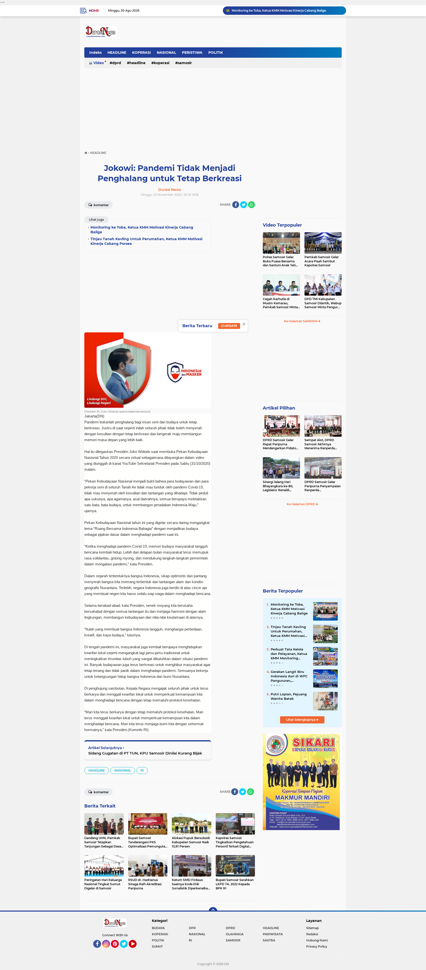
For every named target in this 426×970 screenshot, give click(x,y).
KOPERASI (141, 52)
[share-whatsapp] (251, 204)
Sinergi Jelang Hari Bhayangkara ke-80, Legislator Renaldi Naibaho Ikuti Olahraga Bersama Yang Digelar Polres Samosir (280, 486)
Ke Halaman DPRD (301, 504)
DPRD (116, 63)
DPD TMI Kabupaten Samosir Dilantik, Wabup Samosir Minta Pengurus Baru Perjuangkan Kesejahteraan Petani (322, 303)
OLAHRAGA (235, 934)
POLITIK (215, 52)
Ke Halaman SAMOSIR (301, 321)
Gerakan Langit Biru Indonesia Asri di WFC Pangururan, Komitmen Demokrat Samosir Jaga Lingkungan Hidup (289, 676)
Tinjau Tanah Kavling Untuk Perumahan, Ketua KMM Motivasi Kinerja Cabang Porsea (287, 10)
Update (230, 326)
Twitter (126, 950)
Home (94, 10)
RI (142, 770)
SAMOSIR (185, 63)
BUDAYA (158, 928)
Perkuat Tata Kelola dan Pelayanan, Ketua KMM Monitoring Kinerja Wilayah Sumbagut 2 (289, 654)
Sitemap (312, 928)
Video (98, 63)
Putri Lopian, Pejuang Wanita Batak (289, 696)
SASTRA (269, 940)
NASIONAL (166, 52)
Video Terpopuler (282, 225)
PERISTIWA (192, 52)
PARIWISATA (273, 934)
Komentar (101, 205)
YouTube (136, 950)
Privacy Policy (316, 946)
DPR (192, 928)
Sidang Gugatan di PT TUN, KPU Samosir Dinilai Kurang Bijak (145, 753)
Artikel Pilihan (279, 408)
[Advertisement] (213, 107)
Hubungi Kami (317, 940)
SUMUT (157, 946)
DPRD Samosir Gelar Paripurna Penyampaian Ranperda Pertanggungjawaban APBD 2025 (322, 486)
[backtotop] (213, 911)
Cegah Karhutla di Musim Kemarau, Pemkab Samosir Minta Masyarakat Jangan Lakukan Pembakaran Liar (280, 303)
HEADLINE (116, 52)
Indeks (95, 52)
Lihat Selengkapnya (301, 719)
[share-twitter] (243, 204)
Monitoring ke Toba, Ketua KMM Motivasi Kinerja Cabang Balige (289, 608)
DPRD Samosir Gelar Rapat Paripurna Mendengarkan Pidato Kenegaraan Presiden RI (281, 444)
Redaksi (312, 934)
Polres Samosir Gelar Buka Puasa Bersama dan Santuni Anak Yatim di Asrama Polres (281, 261)
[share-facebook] (235, 204)
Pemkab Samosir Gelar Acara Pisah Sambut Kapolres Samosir (321, 261)
